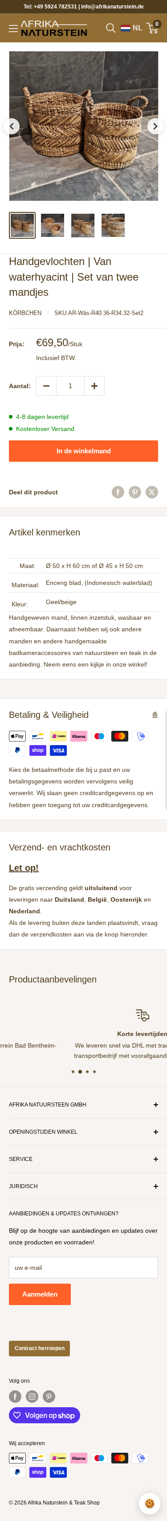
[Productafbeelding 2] (52, 225)
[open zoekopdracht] (111, 28)
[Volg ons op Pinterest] (49, 1396)
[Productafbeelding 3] (82, 225)
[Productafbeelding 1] (22, 225)
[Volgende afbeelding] (155, 126)
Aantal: (20, 386)
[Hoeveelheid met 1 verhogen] (94, 386)
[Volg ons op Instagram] (32, 1396)
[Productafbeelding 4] (113, 225)
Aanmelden (39, 1294)
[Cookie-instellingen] (149, 1503)
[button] (83, 126)
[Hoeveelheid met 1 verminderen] (46, 386)
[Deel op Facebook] (118, 492)
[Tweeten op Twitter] (152, 492)
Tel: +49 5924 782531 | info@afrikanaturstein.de (84, 7)
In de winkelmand (84, 451)
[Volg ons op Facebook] (15, 1396)
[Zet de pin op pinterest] (135, 492)
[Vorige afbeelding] (12, 126)
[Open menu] (13, 28)
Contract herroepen (40, 1348)
